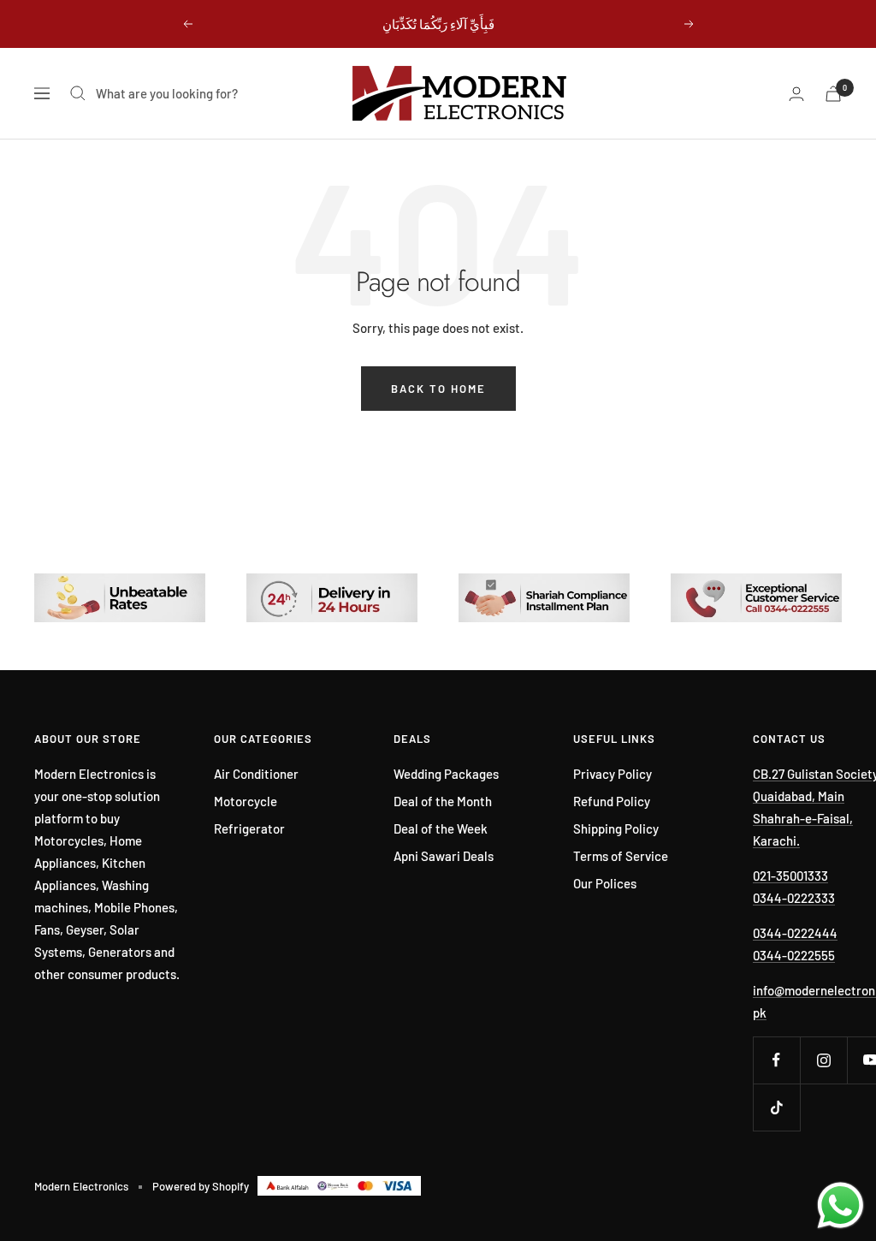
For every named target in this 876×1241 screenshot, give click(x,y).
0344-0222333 (794, 898)
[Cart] (833, 94)
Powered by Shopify (200, 1186)
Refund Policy (611, 801)
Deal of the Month (443, 801)
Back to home (438, 388)
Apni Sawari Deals (444, 856)
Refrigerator (249, 828)
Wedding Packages (446, 773)
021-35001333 (790, 875)
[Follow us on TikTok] (776, 1107)
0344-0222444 (795, 933)
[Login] (796, 93)
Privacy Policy (612, 773)
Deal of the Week (441, 828)
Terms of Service (620, 856)
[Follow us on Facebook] (776, 1060)
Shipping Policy (616, 828)
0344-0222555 (794, 955)
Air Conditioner (256, 773)
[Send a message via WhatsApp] (840, 1205)
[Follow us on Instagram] (823, 1060)
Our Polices (604, 883)
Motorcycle (245, 801)
